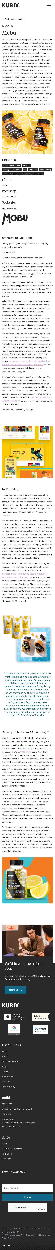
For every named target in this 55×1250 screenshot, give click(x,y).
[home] (11, 5)
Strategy (6, 169)
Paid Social (16, 169)
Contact (6, 1081)
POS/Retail (7, 1114)
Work (4, 1051)
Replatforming (45, 169)
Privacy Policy (8, 1086)
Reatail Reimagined (11, 1126)
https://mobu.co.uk (10, 208)
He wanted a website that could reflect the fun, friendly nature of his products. (26, 363)
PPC (25, 169)
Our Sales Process (11, 1061)
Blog (4, 1066)
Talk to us (15, 989)
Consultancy (8, 1119)
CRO (4, 1143)
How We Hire (8, 1076)
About (5, 1056)
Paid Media (38, 174)
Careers (6, 1071)
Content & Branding (11, 174)
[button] (48, 5)
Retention (27, 165)
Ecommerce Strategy (12, 1148)
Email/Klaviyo (26, 174)
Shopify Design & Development (17, 1109)
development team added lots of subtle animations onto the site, (23, 575)
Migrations (33, 169)
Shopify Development (11, 165)
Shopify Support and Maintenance (18, 1122)
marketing (26, 751)
